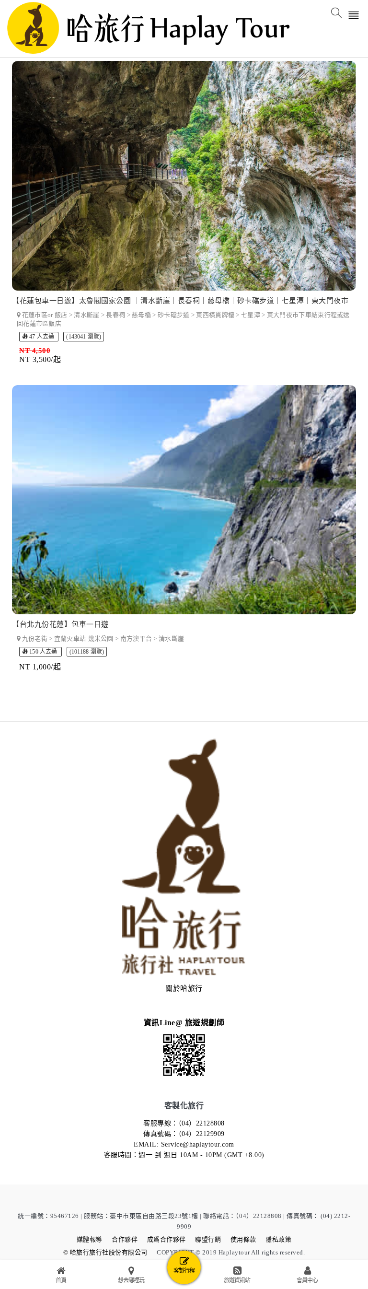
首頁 (61, 1280)
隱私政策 (278, 1239)
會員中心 (307, 1280)
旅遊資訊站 (237, 1280)
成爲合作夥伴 (166, 1239)
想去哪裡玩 (131, 1280)
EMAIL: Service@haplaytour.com (184, 1144)
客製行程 (184, 1270)
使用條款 (243, 1239)
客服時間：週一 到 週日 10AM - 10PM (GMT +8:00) (184, 1155)
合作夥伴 (125, 1239)
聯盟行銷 (208, 1239)
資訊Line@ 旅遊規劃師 (184, 1023)
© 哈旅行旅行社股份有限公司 (105, 1252)
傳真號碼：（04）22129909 (184, 1133)
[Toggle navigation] (354, 16)
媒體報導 (90, 1239)
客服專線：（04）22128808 (184, 1123)
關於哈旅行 (184, 988)
